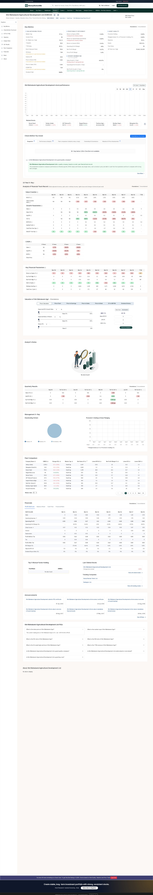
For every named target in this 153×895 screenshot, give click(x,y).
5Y (136, 89)
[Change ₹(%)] (60, 462)
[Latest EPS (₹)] (100, 462)
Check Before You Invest (9, 30)
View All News (141, 617)
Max (144, 89)
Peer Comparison (7, 48)
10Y (140, 89)
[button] (103, 10)
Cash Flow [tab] (50, 506)
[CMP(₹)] (47, 462)
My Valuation (125, 309)
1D (117, 89)
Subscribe (125, 1)
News (4, 55)
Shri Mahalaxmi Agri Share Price (81, 18)
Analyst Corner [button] (88, 10)
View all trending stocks (134, 586)
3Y (133, 89)
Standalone (133, 26)
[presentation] (145, 124)
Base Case (118, 309)
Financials (6, 51)
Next (139, 493)
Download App (29, 1)
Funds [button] (62, 10)
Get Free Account (122, 5)
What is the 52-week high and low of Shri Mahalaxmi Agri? (43, 645)
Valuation (5, 37)
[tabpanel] (85, 531)
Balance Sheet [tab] (41, 506)
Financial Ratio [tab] (60, 506)
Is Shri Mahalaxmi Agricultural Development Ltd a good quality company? (47, 651)
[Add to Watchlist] (54, 15)
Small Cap (69, 18)
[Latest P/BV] (141, 462)
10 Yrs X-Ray (6, 33)
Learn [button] (114, 10)
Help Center (119, 1)
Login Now (113, 877)
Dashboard (48, 10)
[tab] (31, 141)
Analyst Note (6, 40)
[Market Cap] (72, 462)
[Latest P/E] (129, 462)
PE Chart (136, 85)
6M (127, 89)
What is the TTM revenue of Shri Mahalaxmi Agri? (101, 645)
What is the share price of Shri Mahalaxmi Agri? (40, 629)
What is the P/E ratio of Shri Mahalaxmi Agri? (39, 639)
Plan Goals (78, 10)
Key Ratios (142, 85)
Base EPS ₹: (103, 316)
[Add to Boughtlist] (58, 15)
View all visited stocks (134, 572)
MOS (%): (103, 323)
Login (113, 5)
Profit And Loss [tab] (30, 506)
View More (140, 173)
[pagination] (143, 493)
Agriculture (62, 18)
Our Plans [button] (38, 10)
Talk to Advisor (105, 5)
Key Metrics (6, 26)
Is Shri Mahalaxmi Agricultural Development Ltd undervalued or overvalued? (109, 651)
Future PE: (41, 324)
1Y (130, 89)
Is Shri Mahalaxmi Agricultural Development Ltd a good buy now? (45, 657)
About (31, 10)
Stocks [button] (55, 10)
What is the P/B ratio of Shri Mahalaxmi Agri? (100, 639)
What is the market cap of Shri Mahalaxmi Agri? (101, 629)
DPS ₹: (103, 319)
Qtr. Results (6, 44)
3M (123, 89)
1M (120, 89)
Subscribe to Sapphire (89, 888)
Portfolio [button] (69, 10)
